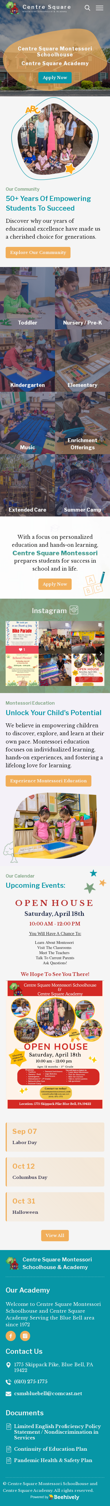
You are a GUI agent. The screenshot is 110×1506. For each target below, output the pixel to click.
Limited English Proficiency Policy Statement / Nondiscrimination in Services (57, 1432)
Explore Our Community (38, 252)
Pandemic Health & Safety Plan (53, 1460)
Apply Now (55, 77)
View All (55, 1235)
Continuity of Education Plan (50, 1449)
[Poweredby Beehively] (55, 1497)
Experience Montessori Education (48, 780)
